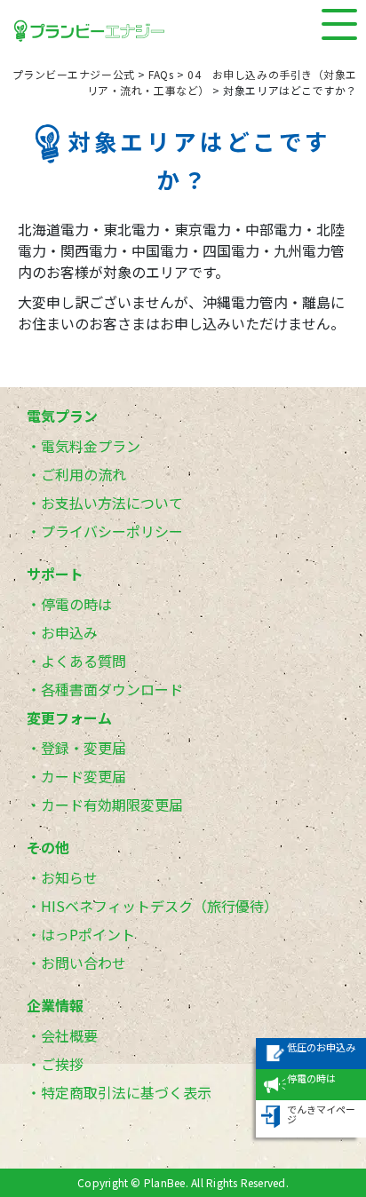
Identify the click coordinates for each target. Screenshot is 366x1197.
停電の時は (76, 603)
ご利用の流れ (83, 474)
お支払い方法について (112, 502)
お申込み (69, 632)
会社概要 (69, 1035)
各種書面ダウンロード (112, 689)
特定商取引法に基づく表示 (126, 1092)
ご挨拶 (62, 1063)
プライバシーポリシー (112, 531)
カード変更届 (83, 776)
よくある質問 (83, 660)
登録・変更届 (83, 747)
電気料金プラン (90, 445)
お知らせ (69, 877)
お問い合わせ (83, 962)
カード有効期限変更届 (112, 804)
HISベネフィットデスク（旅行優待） (159, 905)
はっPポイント (88, 934)
